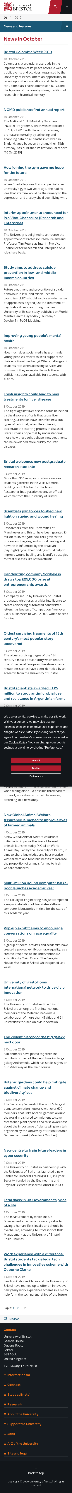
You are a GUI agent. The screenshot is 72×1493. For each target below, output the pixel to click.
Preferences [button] (53, 747)
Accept (36, 760)
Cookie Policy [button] (18, 742)
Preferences (36, 776)
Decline (36, 768)
